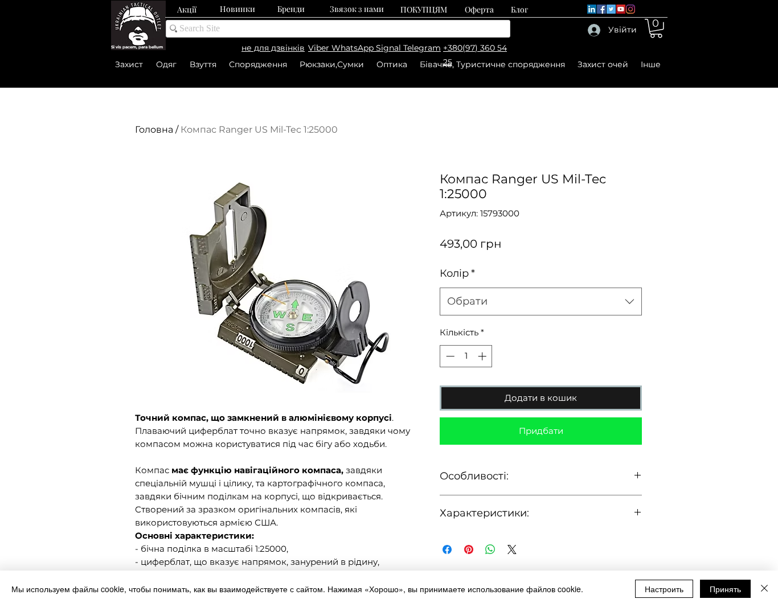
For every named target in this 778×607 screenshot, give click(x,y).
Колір (457, 273)
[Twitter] (611, 9)
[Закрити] (764, 589)
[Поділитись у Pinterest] (469, 549)
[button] (656, 28)
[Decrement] (449, 356)
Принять (725, 588)
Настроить (664, 588)
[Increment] (483, 356)
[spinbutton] (466, 356)
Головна (154, 129)
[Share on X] (512, 549)
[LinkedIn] (591, 9)
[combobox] (541, 302)
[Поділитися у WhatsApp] (490, 549)
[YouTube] (620, 9)
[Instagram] (630, 9)
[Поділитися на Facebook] (447, 549)
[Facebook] (601, 9)
